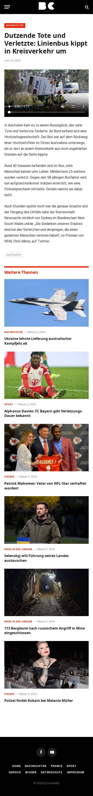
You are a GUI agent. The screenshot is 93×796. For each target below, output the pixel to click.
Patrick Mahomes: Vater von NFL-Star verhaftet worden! (45, 486)
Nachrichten (15, 25)
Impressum (75, 772)
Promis (56, 766)
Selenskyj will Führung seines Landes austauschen (36, 558)
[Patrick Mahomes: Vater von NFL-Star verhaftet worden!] (46, 447)
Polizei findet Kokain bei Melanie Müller (38, 700)
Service (15, 772)
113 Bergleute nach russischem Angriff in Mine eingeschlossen (44, 630)
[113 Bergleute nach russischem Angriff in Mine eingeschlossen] (46, 592)
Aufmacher (13, 254)
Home (16, 766)
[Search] (86, 7)
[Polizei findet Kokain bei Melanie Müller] (46, 664)
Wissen (31, 772)
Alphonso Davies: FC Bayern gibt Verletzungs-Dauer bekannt (43, 413)
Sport (72, 766)
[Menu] (7, 7)
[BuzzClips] (47, 7)
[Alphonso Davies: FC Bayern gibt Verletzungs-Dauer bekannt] (46, 375)
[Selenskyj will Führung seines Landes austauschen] (46, 520)
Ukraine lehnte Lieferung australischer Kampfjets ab (38, 341)
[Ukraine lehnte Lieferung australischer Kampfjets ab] (46, 302)
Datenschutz (52, 772)
